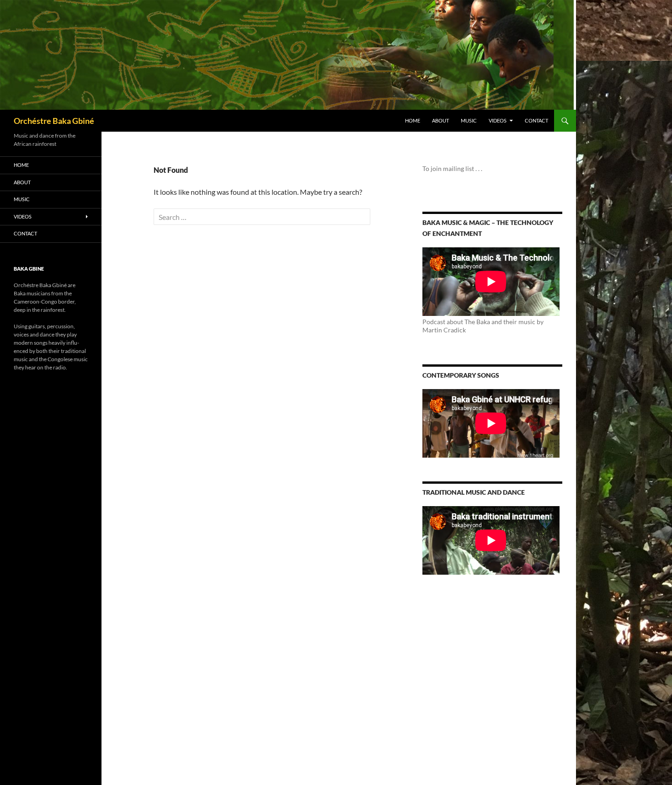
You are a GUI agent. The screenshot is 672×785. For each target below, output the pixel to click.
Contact (536, 120)
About (440, 120)
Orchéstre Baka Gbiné (54, 121)
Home (412, 120)
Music (469, 120)
